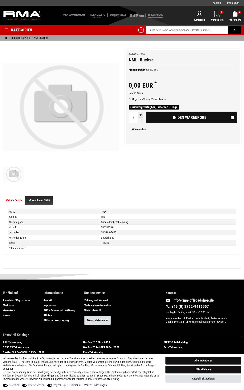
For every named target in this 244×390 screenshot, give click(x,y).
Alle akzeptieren (203, 360)
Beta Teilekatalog (173, 347)
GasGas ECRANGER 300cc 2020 (101, 347)
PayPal (57, 385)
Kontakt (217, 2)
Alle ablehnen (203, 369)
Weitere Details (14, 200)
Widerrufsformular (97, 320)
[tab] (14, 200)
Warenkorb (9, 310)
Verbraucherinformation (97, 305)
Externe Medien (36, 385)
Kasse (6, 315)
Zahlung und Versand (96, 300)
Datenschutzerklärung (63, 310)
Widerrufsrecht (92, 310)
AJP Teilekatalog (12, 342)
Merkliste (8, 305)
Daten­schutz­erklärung (107, 378)
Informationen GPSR (39, 200)
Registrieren (23, 300)
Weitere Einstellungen (95, 385)
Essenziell (14, 385)
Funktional (74, 385)
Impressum (233, 2)
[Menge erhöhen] (140, 115)
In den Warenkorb (190, 117)
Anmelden (8, 300)
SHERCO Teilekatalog (176, 342)
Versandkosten (158, 99)
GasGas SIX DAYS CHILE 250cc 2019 (24, 352)
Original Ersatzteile (20, 37)
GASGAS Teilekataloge (16, 347)
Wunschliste (140, 129)
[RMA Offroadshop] (22, 15)
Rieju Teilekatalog (93, 352)
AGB (45, 310)
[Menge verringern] (140, 120)
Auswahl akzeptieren (203, 378)
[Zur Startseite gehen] (6, 37)
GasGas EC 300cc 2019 (96, 342)
